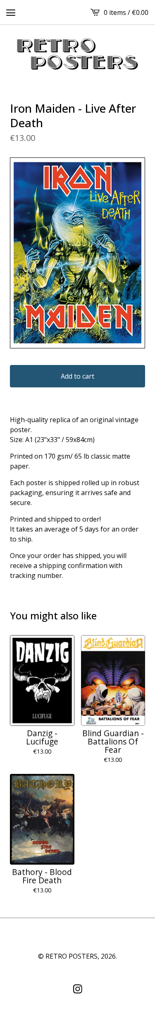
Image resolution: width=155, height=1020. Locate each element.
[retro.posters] (77, 54)
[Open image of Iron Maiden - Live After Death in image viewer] (77, 252)
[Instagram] (78, 989)
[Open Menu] (10, 12)
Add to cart (77, 376)
